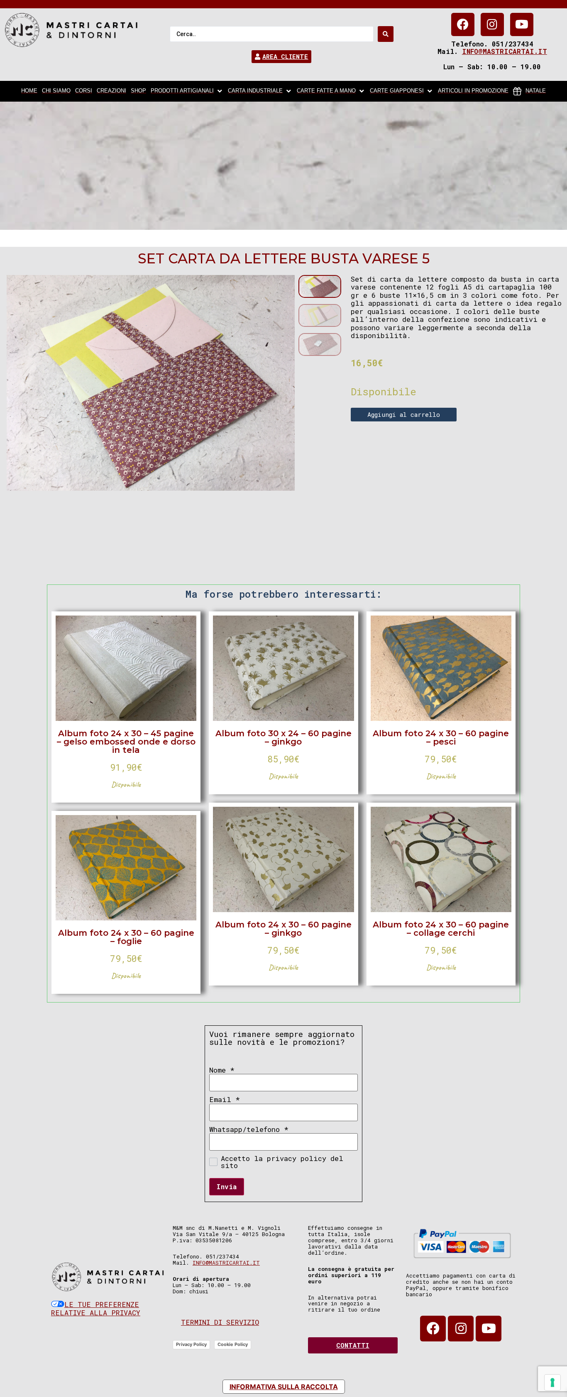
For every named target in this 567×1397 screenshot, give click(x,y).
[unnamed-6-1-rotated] (150, 383)
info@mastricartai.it (504, 51)
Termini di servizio (220, 1322)
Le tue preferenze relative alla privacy (95, 1308)
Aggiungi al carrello (403, 414)
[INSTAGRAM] (492, 24)
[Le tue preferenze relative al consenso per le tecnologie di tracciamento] (552, 1382)
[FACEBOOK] (462, 24)
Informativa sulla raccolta (284, 1386)
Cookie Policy (233, 1344)
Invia (226, 1186)
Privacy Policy (191, 1344)
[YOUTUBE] (521, 24)
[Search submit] (385, 34)
